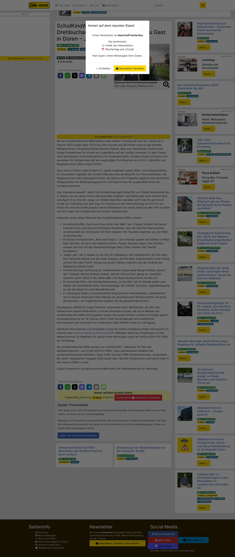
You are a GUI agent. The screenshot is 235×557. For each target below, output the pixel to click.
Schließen (103, 68)
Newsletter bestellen (131, 68)
